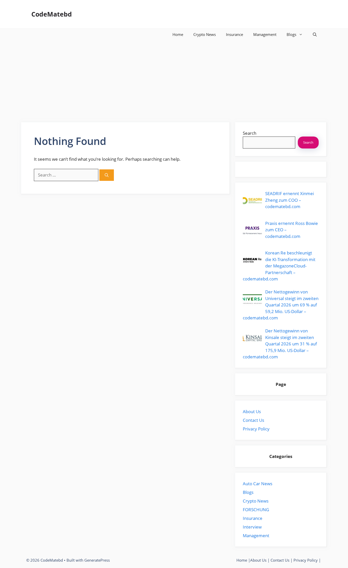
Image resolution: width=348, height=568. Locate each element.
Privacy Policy (256, 429)
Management (264, 34)
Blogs (291, 34)
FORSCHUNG (256, 509)
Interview (252, 527)
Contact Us (253, 420)
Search (249, 133)
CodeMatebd (51, 14)
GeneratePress (97, 560)
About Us (252, 411)
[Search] (106, 175)
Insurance (234, 34)
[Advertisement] (174, 79)
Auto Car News (257, 483)
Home (177, 34)
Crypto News (204, 34)
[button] (315, 34)
